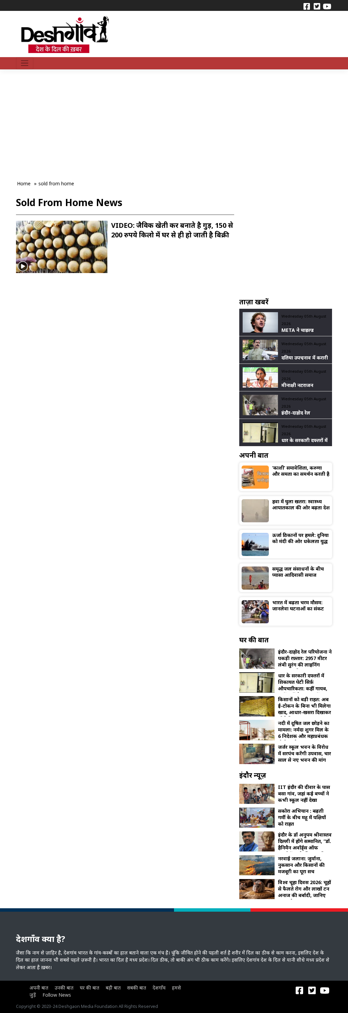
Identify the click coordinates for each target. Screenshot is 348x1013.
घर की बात (89, 987)
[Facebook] (306, 6)
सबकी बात (136, 987)
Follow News (56, 995)
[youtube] (327, 6)
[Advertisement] (140, 119)
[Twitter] (317, 6)
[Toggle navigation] (24, 63)
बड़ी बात (113, 987)
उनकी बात (64, 987)
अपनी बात (39, 987)
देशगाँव (159, 987)
